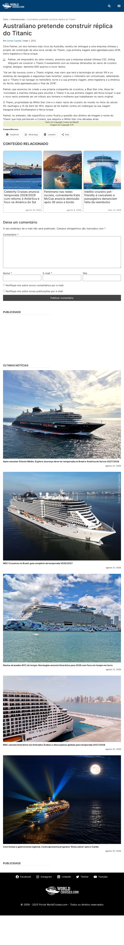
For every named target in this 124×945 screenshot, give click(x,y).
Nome (7, 273)
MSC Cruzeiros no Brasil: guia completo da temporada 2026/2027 (38, 563)
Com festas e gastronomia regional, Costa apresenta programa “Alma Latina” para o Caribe (51, 846)
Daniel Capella (14, 40)
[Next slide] (116, 180)
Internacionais (18, 19)
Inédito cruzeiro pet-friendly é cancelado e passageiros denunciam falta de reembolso (100, 197)
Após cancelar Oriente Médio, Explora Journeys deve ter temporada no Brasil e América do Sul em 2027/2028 (61, 461)
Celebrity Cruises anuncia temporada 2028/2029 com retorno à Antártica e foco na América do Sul (21, 197)
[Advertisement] (62, 338)
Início (5, 19)
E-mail (47, 273)
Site (85, 273)
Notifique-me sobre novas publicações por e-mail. (34, 291)
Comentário (10, 234)
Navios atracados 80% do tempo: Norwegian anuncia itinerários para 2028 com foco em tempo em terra (58, 665)
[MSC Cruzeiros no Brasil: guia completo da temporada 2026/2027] (62, 516)
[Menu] (119, 6)
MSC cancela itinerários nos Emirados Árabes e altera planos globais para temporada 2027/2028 (54, 744)
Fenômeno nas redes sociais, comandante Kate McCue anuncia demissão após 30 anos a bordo (62, 197)
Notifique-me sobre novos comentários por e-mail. (35, 285)
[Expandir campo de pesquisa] (109, 6)
